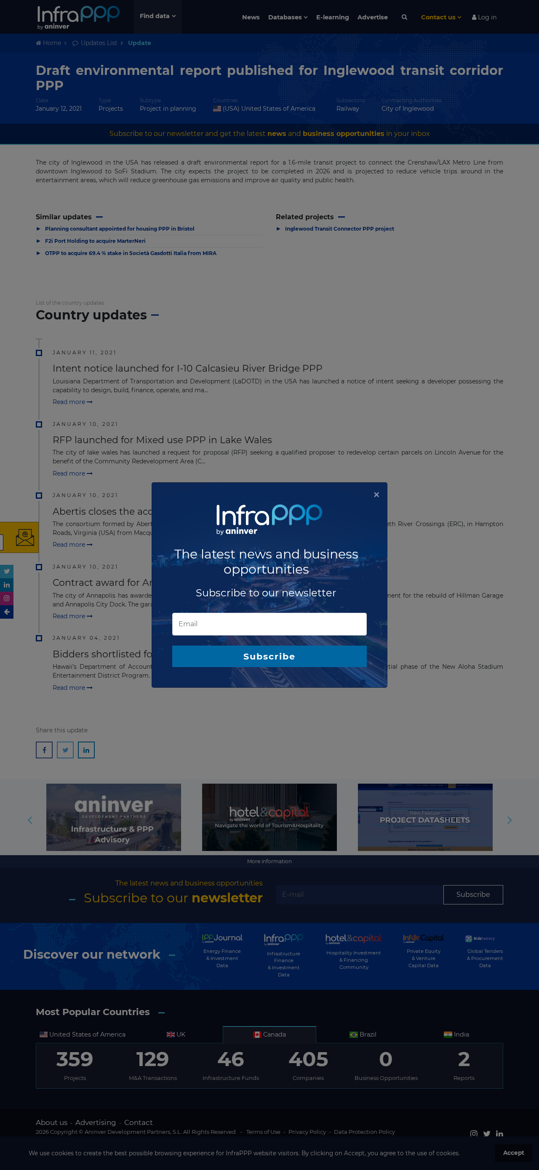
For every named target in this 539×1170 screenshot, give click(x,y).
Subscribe (269, 656)
